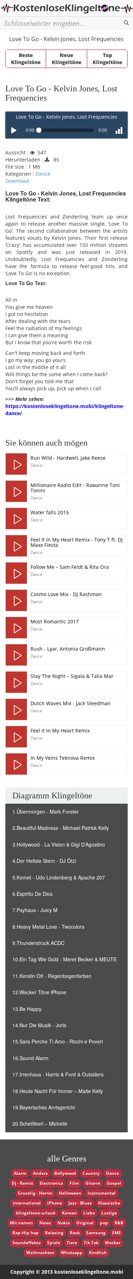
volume (120, 130)
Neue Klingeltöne (67, 59)
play (16, 464)
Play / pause (13, 130)
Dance (42, 173)
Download (17, 180)
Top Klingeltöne (107, 59)
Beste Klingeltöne (26, 59)
